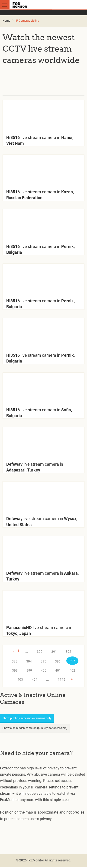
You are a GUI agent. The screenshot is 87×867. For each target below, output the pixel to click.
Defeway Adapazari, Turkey (34, 467)
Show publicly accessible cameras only (27, 718)
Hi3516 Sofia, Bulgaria (39, 412)
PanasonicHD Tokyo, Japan (39, 630)
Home (6, 20)
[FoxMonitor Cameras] (44, 4)
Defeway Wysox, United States (41, 521)
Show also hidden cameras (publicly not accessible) (35, 728)
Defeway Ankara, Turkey (42, 576)
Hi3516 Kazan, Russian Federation (40, 194)
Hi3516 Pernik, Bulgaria (40, 249)
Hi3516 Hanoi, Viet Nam (39, 140)
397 (72, 661)
